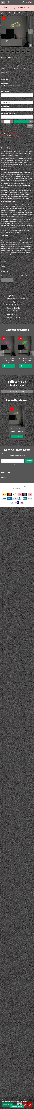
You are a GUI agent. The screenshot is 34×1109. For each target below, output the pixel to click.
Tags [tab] (3, 266)
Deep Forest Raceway (8, 358)
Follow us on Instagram (17, 391)
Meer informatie (26, 1102)
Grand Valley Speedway (25, 358)
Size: (3, 99)
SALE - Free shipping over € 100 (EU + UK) (15, 8)
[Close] (29, 8)
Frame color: (5, 106)
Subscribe (29, 461)
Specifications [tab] (6, 261)
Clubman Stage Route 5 (17, 429)
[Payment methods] (4, 494)
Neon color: (5, 91)
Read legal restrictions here (17, 464)
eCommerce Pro (17, 488)
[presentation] (3, 31)
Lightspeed (23, 486)
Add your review (7, 280)
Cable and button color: (8, 113)
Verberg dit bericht (17, 1106)
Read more (4, 73)
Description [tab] (5, 148)
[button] (23, 2)
